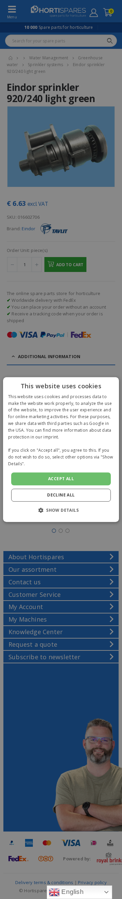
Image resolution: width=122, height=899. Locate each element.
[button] (61, 510)
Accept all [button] (61, 479)
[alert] (61, 449)
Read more (37, 464)
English (72, 891)
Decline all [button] (61, 495)
